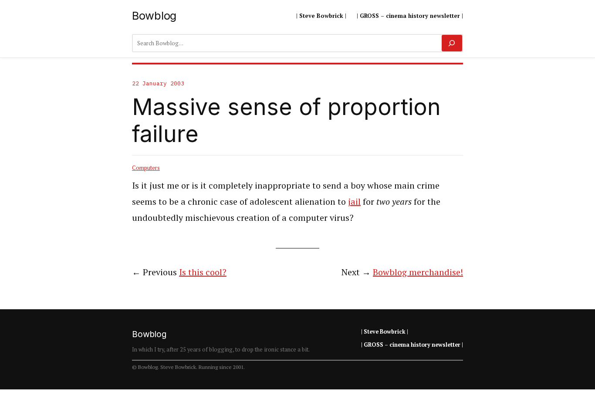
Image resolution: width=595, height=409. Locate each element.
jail (354, 201)
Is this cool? (203, 272)
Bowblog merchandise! (418, 272)
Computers (146, 168)
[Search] (452, 43)
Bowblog (154, 15)
